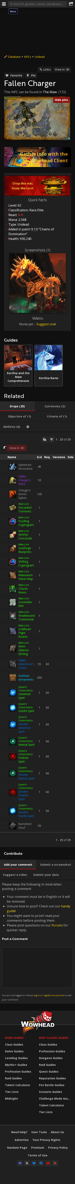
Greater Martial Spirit (26, 776)
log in (37, 995)
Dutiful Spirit (26, 711)
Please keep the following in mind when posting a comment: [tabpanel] (36, 941)
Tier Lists (12, 1092)
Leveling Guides (16, 1058)
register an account (53, 995)
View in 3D (62, 69)
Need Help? (19, 1132)
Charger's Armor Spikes (24, 494)
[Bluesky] (34, 1163)
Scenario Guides (50, 1092)
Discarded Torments (24, 509)
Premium (37, 1147)
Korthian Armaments (26, 677)
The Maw (50, 92)
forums (57, 925)
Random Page (17, 1147)
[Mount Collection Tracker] (37, 157)
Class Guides (14, 1044)
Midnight (11, 1098)
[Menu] (4, 4)
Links (47, 69)
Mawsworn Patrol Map (25, 577)
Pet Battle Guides (51, 1085)
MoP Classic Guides (53, 1038)
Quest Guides (48, 1071)
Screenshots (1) (37, 250)
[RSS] (55, 1163)
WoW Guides (14, 1038)
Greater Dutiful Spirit (26, 814)
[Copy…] (45, 439)
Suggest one (45, 324)
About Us (57, 1132)
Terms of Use (37, 1155)
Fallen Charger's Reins (24, 480)
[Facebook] (41, 1163)
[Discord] (20, 1163)
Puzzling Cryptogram (26, 523)
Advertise (22, 1140)
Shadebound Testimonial (26, 617)
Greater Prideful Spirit (23, 795)
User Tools (39, 1132)
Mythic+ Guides (16, 1065)
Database (14, 57)
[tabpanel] (37, 639)
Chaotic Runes (23, 590)
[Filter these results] (52, 439)
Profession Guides (18, 1071)
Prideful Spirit (23, 759)
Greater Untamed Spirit (24, 727)
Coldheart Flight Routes (24, 632)
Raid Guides (13, 1078)
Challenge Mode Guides (55, 1098)
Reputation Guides (52, 1078)
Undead (40, 57)
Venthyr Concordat (25, 536)
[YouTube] (48, 1163)
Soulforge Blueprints (24, 550)
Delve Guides (14, 1051)
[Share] (71, 4)
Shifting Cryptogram (26, 563)
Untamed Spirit (24, 696)
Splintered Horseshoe (25, 466)
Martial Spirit (26, 745)
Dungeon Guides (51, 1058)
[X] (27, 1163)
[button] (19, 114)
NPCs (27, 57)
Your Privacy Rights (46, 1140)
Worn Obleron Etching (23, 650)
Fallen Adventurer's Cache (26, 664)
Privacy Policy (58, 1147)
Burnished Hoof (24, 826)
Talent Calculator (17, 1085)
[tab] (17, 406)
